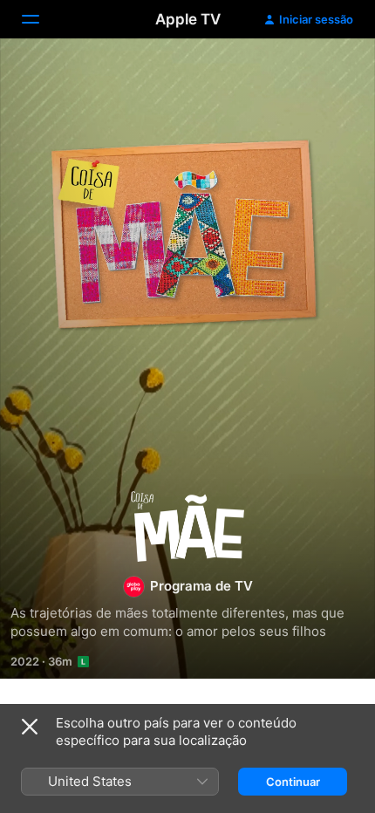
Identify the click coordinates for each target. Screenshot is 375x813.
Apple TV (188, 19)
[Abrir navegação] (41, 19)
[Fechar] (30, 726)
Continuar (293, 782)
